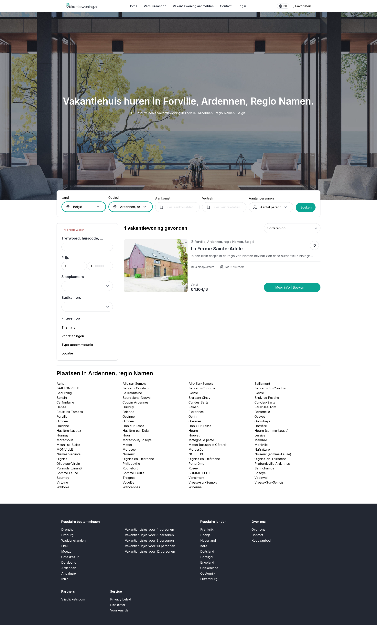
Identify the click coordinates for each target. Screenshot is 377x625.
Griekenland (209, 568)
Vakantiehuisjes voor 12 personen (150, 551)
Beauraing (64, 393)
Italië (203, 546)
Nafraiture (262, 449)
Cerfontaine (65, 402)
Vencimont (196, 478)
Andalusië (68, 573)
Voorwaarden (120, 610)
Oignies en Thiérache (204, 459)
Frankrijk (206, 529)
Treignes (129, 478)
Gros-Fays (262, 421)
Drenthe (67, 529)
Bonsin (62, 398)
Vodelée (128, 482)
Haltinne (63, 426)
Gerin (192, 416)
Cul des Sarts (198, 402)
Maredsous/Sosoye (137, 440)
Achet (61, 383)
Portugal (206, 557)
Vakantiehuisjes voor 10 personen (150, 546)
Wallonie (63, 487)
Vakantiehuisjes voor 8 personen (149, 540)
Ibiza (64, 579)
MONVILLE (65, 449)
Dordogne (68, 562)
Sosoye (260, 473)
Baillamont (262, 383)
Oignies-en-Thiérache (270, 459)
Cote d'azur (70, 557)
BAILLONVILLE (68, 388)
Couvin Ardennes (135, 402)
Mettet (127, 445)
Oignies (62, 459)
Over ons (258, 529)
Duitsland (207, 551)
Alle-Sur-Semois (200, 383)
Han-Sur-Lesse (199, 426)
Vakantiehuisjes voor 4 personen (149, 529)
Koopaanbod (261, 540)
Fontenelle (262, 412)
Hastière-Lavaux (69, 431)
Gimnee (62, 421)
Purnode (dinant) (69, 468)
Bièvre (259, 393)
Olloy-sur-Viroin (68, 464)
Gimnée (128, 421)
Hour (126, 435)
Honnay (63, 435)
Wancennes (131, 487)
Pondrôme (196, 464)
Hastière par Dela (136, 431)
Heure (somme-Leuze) (271, 431)
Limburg (67, 535)
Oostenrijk (207, 573)
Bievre (193, 393)
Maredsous (65, 440)
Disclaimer (117, 605)
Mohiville (261, 445)
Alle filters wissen (73, 229)
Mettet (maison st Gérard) (207, 445)
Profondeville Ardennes (272, 464)
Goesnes (194, 421)
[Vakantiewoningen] (82, 6)
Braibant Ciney (199, 398)
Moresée (129, 449)
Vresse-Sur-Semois (269, 482)
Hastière (260, 426)
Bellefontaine (132, 393)
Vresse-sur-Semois (202, 482)
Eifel (64, 546)
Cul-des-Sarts (264, 402)
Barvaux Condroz (136, 388)
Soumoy (63, 478)
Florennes (196, 412)
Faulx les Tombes (70, 412)
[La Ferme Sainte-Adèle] (292, 287)
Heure (193, 431)
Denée (61, 407)
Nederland (208, 540)
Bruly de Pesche (266, 398)
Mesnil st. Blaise (68, 445)
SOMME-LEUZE (200, 473)
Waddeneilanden (73, 540)
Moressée (195, 449)
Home (133, 6)
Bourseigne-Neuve (137, 398)
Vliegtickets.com (73, 599)
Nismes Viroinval (69, 454)
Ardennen (68, 568)
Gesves (259, 416)
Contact (226, 6)
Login (242, 6)
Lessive (259, 435)
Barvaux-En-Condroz (270, 388)
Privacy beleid (120, 599)
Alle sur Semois (134, 383)
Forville (62, 416)
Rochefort (130, 468)
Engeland (207, 562)
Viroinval (260, 478)
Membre (260, 440)
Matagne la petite (201, 440)
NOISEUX (195, 454)
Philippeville (131, 464)
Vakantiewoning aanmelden (193, 6)
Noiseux (129, 454)
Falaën (193, 407)
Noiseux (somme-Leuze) (272, 454)
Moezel (66, 551)
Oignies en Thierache (138, 459)
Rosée (193, 468)
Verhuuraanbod (155, 6)
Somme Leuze (67, 473)
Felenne (128, 412)
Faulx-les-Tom (265, 407)
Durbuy (128, 407)
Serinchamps (264, 468)
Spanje (205, 535)
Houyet (193, 435)
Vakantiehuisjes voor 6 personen (149, 535)
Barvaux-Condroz (201, 388)
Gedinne (129, 416)
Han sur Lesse (133, 426)
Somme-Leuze (133, 473)
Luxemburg (208, 579)
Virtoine (62, 482)
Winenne (195, 487)
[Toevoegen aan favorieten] (314, 245)
